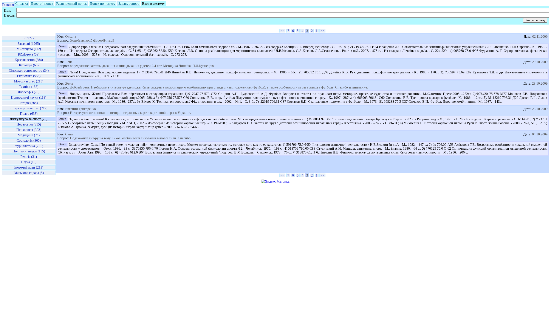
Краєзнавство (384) (29, 60)
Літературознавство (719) (28, 108)
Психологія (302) (28, 130)
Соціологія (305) (29, 140)
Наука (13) (28, 162)
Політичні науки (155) (28, 151)
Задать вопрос (128, 3)
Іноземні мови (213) (28, 167)
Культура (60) (29, 65)
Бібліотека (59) (28, 54)
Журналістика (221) (28, 146)
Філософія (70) (28, 92)
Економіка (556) (28, 76)
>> (322, 31)
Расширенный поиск (71, 3)
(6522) (29, 38)
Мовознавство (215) (28, 81)
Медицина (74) (29, 135)
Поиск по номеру (102, 3)
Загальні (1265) (29, 43)
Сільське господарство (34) (29, 70)
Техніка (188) (28, 86)
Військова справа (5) (29, 173)
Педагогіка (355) (29, 124)
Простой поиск (42, 3)
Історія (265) (29, 103)
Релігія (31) (28, 156)
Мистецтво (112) (29, 49)
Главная (8, 4)
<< (282, 31)
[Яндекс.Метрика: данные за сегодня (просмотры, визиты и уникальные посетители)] (275, 181)
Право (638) (28, 113)
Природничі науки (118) (28, 97)
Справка (21, 3)
